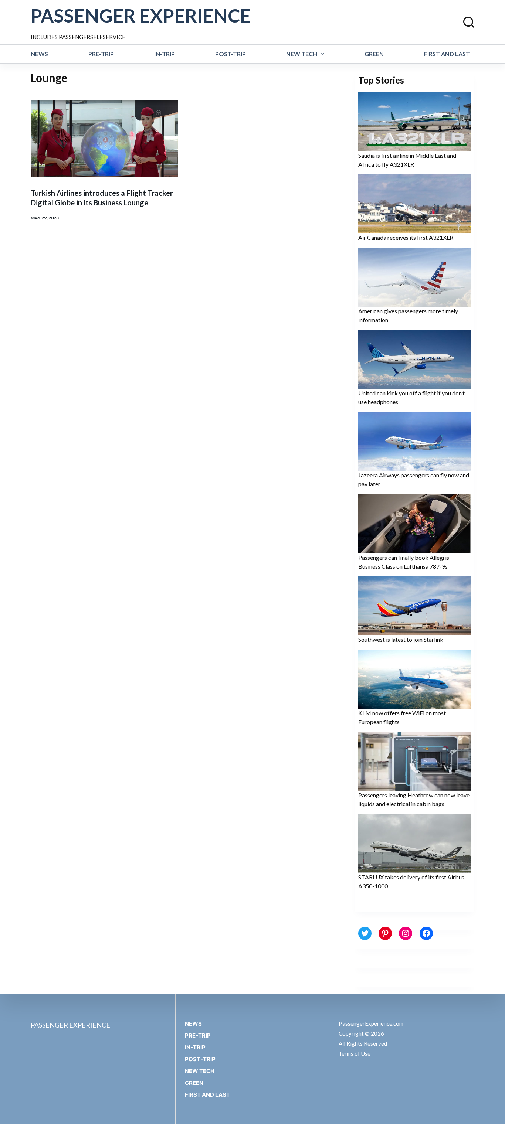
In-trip (164, 53)
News (39, 53)
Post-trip (230, 53)
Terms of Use (354, 1053)
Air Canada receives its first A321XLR (405, 237)
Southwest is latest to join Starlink (400, 639)
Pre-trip (101, 53)
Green (374, 53)
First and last (447, 53)
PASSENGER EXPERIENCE (141, 15)
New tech (301, 53)
